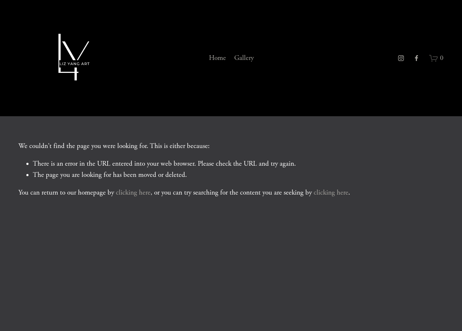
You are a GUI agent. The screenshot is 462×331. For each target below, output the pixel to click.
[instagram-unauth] (401, 58)
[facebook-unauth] (416, 58)
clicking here (133, 192)
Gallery (244, 58)
